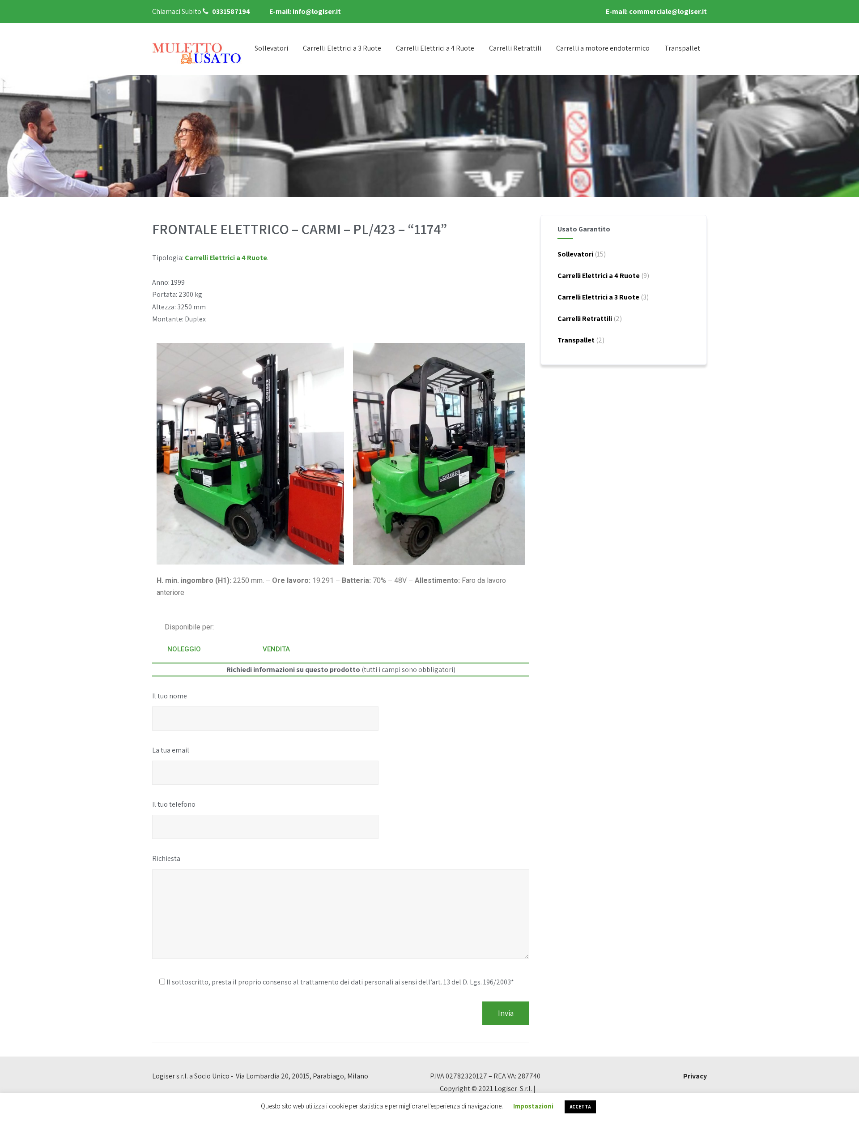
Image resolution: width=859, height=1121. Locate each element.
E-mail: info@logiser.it (305, 11)
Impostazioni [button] (533, 1106)
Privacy (695, 1076)
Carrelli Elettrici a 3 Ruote (342, 48)
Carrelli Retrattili (515, 48)
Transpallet (682, 48)
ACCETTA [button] (580, 1107)
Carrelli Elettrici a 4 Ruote (435, 48)
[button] (184, 649)
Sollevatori (271, 48)
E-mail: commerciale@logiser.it (656, 11)
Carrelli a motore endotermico (603, 48)
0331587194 (231, 11)
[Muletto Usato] (197, 53)
